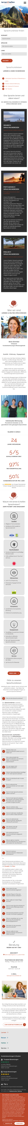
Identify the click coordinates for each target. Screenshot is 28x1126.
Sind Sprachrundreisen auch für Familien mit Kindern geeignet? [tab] (15, 913)
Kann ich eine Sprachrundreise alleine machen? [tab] (14, 792)
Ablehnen (21, 1120)
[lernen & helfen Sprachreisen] (8, 4)
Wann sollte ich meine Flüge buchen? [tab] (14, 900)
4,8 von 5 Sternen (9, 1078)
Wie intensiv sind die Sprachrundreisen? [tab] (11, 827)
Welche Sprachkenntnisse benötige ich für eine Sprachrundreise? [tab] (16, 773)
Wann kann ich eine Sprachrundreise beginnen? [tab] (13, 889)
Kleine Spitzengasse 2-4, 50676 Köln (14, 954)
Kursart (4, 35)
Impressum (15, 1120)
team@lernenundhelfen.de (14, 975)
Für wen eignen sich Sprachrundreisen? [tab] (11, 767)
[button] (4, 1032)
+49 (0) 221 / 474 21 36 (14, 968)
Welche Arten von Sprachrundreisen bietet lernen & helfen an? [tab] (15, 751)
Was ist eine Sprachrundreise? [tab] (14, 698)
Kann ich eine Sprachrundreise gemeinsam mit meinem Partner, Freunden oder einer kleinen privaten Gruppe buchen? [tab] (15, 800)
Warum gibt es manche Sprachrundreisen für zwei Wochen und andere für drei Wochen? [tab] (16, 841)
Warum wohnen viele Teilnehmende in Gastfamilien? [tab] (14, 807)
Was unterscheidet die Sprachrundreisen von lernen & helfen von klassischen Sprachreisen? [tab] (14, 759)
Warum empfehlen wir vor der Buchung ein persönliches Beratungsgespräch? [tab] (14, 920)
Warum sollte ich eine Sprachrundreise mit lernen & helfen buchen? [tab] (14, 933)
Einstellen (8, 1123)
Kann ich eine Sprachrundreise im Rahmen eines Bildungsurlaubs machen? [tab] (15, 907)
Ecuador (7, 866)
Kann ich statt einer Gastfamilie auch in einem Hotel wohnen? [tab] (14, 813)
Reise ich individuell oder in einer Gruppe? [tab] (15, 779)
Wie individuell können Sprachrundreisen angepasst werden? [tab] (14, 834)
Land (3, 50)
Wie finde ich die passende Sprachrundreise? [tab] (13, 926)
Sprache (4, 43)
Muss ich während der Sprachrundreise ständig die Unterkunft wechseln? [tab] (14, 820)
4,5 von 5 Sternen (9, 1066)
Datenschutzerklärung (7, 1120)
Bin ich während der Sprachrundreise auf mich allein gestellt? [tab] (15, 786)
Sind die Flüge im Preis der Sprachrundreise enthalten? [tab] (13, 894)
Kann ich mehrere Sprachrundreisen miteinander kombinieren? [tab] (14, 853)
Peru (13, 866)
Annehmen (19, 1123)
